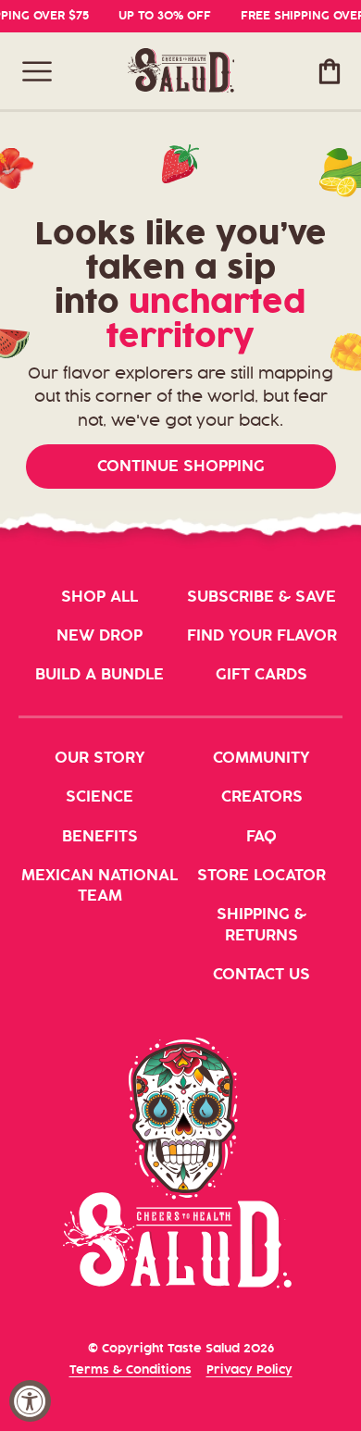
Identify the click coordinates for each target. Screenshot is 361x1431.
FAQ (261, 836)
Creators (262, 797)
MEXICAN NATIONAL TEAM (99, 885)
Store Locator (261, 875)
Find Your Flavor (262, 635)
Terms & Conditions (130, 1369)
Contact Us (261, 974)
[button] (37, 71)
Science (99, 797)
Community (261, 758)
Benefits (100, 836)
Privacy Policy (249, 1369)
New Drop (99, 635)
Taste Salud (204, 1348)
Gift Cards (261, 674)
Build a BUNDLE (99, 674)
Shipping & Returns (261, 924)
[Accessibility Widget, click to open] (30, 1401)
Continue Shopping (181, 466)
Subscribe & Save (261, 597)
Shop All (99, 597)
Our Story (100, 758)
